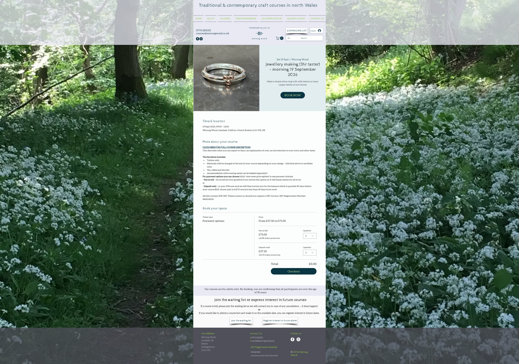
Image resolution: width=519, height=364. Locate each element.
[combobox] (310, 236)
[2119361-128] (201, 38)
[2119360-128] (197, 38)
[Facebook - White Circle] (292, 339)
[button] (198, 18)
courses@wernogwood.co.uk (212, 33)
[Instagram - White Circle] (298, 339)
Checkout (293, 271)
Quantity (307, 230)
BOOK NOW (293, 95)
